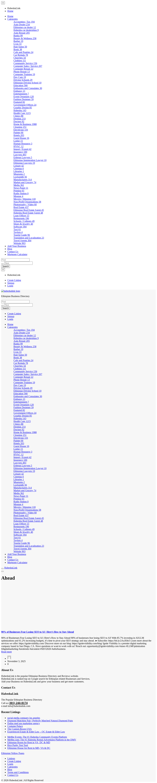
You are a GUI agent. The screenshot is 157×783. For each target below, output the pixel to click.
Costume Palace (15, 726)
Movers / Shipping (24, 199)
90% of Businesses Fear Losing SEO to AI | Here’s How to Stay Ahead (37, 632)
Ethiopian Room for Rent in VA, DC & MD (28, 742)
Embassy (19, 91)
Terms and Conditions (18, 772)
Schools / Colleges (23, 221)
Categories (12, 19)
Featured (19, 102)
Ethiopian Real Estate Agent (28, 210)
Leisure (18, 165)
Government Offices (24, 105)
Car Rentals (20, 55)
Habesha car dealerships (26, 30)
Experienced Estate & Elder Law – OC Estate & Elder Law (36, 731)
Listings (11, 758)
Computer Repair (23, 69)
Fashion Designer (23, 99)
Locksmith (20, 177)
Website (19, 243)
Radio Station (21, 193)
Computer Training (24, 74)
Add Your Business (16, 246)
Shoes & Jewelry (23, 224)
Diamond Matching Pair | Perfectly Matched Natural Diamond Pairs (40, 720)
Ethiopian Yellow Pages (12, 753)
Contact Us (12, 251)
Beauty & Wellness (24, 38)
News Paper (20, 188)
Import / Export (22, 149)
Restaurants (21, 218)
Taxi (17, 229)
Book (17, 49)
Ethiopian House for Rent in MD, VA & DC (28, 748)
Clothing (19, 60)
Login (10, 285)
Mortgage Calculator (17, 254)
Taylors (18, 232)
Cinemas (18, 168)
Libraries (18, 171)
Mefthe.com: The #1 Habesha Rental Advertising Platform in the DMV (41, 739)
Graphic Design (22, 107)
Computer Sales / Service (27, 66)
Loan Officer (21, 215)
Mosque (18, 196)
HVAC (18, 146)
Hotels (18, 135)
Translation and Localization (28, 237)
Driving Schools (22, 80)
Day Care (19, 77)
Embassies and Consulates (27, 88)
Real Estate (21, 207)
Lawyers (19, 154)
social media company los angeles (23, 718)
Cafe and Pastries (23, 52)
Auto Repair (21, 33)
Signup (10, 283)
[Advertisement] (78, 605)
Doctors (18, 121)
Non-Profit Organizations (27, 201)
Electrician (20, 129)
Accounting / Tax (24, 21)
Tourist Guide (21, 235)
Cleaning (20, 127)
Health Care (22, 113)
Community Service (25, 63)
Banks (18, 35)
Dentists (19, 118)
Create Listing (14, 280)
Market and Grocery (24, 182)
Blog (9, 249)
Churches (19, 57)
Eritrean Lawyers (22, 157)
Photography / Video (25, 204)
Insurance (20, 152)
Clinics (18, 116)
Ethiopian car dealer (24, 27)
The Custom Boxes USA (19, 729)
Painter (18, 132)
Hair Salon (20, 46)
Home (10, 11)
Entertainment (21, 93)
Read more (6, 651)
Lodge (18, 141)
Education (20, 85)
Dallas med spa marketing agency (23, 723)
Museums (19, 174)
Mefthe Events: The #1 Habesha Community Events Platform (37, 737)
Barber (18, 41)
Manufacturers (22, 179)
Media (18, 185)
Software (20, 226)
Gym (17, 44)
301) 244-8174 (18, 703)
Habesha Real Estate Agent (28, 213)
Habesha (19, 110)
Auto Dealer (21, 24)
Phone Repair (21, 71)
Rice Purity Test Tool (17, 745)
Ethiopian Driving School (27, 82)
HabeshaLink (10, 567)
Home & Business (25, 124)
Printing (18, 190)
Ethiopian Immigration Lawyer (29, 160)
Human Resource (22, 143)
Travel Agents (22, 240)
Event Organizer (23, 96)
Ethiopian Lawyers (24, 163)
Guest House (21, 138)
